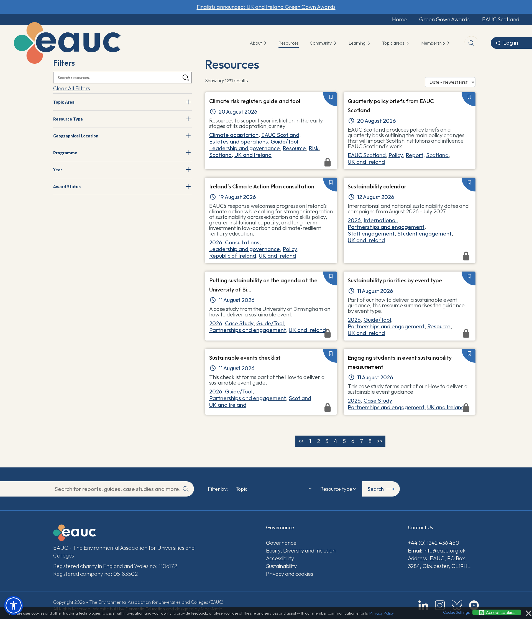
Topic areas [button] (393, 43)
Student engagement (424, 233)
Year (57, 169)
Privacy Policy (381, 613)
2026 (215, 242)
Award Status (67, 186)
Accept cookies (500, 612)
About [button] (256, 43)
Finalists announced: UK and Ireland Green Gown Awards (266, 6)
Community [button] (321, 43)
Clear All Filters (71, 88)
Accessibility (280, 558)
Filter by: (218, 489)
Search (376, 489)
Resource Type (68, 119)
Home (399, 19)
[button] (14, 605)
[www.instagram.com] (440, 605)
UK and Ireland (253, 154)
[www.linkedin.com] (423, 605)
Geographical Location (75, 136)
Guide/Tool (284, 141)
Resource (294, 148)
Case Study (239, 323)
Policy (395, 155)
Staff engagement (371, 233)
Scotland (220, 154)
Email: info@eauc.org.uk (437, 550)
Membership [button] (433, 43)
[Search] (185, 78)
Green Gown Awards (444, 19)
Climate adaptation (234, 134)
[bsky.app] (457, 605)
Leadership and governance (244, 148)
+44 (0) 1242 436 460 (433, 542)
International (380, 220)
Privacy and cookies (289, 573)
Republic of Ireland (232, 255)
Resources (288, 43)
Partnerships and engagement (386, 226)
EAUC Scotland (501, 19)
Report (414, 155)
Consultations (242, 242)
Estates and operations (238, 141)
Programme (65, 152)
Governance (281, 542)
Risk (314, 148)
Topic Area (64, 102)
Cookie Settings (456, 612)
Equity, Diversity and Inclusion (301, 550)
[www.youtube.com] (474, 605)
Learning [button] (357, 43)
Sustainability (281, 565)
